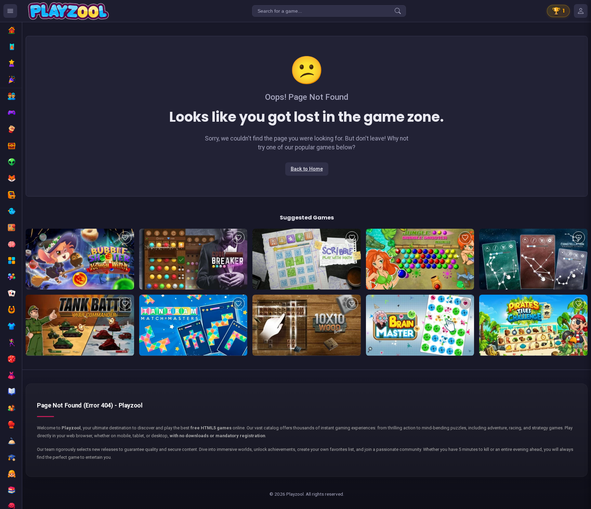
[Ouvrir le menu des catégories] (10, 11)
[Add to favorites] (125, 237)
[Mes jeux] (581, 11)
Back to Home (307, 169)
